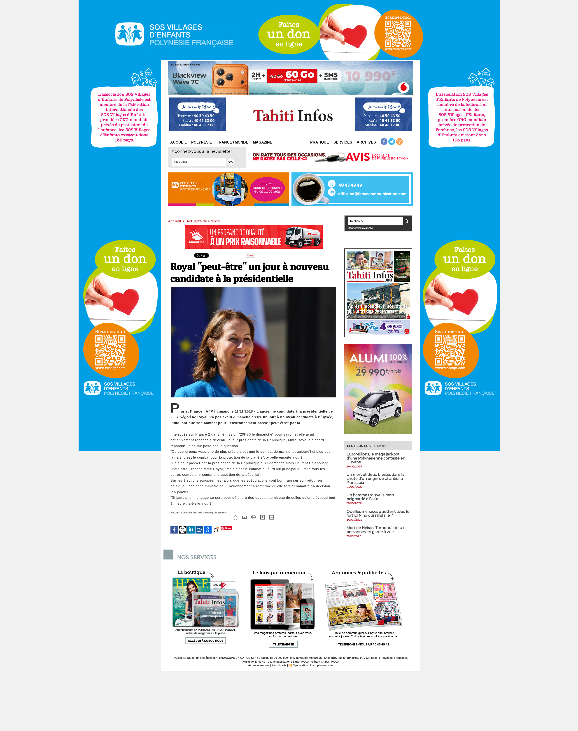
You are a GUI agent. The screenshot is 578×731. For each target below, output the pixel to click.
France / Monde (232, 142)
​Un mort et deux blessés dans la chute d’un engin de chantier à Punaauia (375, 478)
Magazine (262, 142)
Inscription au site (321, 665)
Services (342, 142)
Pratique (319, 142)
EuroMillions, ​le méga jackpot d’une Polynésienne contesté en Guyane (376, 458)
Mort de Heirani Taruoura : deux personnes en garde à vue (375, 530)
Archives (366, 142)
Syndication (300, 665)
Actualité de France (203, 221)
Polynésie (201, 142)
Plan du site (279, 665)
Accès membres (259, 665)
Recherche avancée (360, 228)
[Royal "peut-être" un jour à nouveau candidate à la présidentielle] (253, 288)
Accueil (178, 142)
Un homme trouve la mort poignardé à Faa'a (370, 497)
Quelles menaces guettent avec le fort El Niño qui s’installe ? (378, 513)
